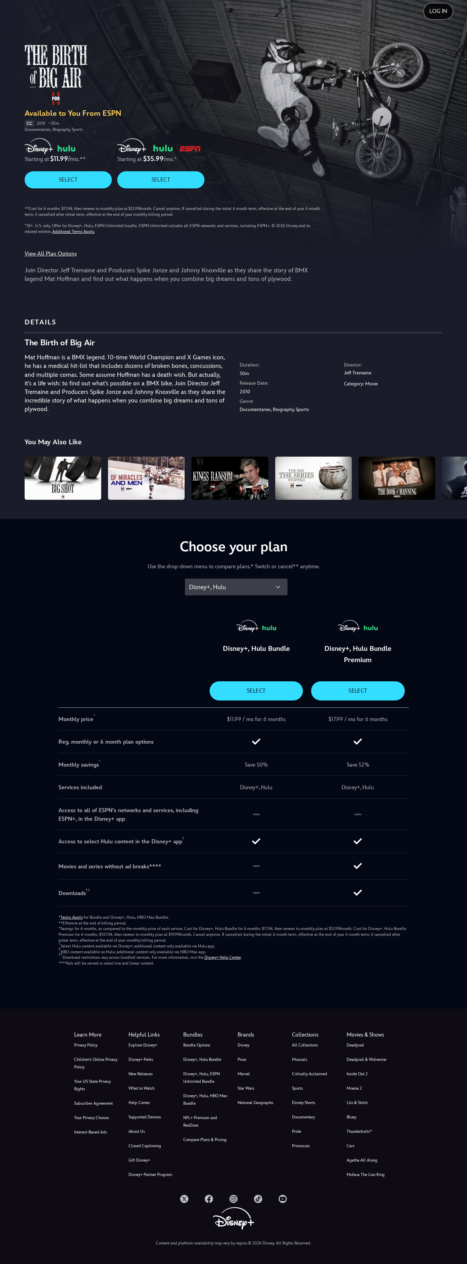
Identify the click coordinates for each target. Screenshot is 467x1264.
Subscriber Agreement (93, 1103)
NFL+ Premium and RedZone (200, 1121)
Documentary (303, 1117)
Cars (351, 1145)
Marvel (244, 1073)
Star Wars (246, 1088)
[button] (152, 1034)
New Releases (141, 1073)
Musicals (299, 1059)
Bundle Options (196, 1045)
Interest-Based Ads (90, 1132)
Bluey (351, 1117)
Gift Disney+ (139, 1160)
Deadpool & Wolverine (366, 1059)
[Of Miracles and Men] (146, 478)
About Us (137, 1131)
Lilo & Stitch (357, 1102)
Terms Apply (72, 917)
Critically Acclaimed (309, 1073)
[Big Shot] (63, 478)
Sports (297, 1088)
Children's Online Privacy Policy (95, 1063)
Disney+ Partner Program (150, 1174)
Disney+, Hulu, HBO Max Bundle (205, 1099)
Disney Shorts (303, 1102)
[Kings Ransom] (229, 478)
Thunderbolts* (359, 1131)
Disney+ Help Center (222, 957)
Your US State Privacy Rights (92, 1085)
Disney (243, 1045)
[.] (184, 1199)
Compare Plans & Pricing (205, 1139)
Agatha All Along (362, 1160)
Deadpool (355, 1045)
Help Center (139, 1102)
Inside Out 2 (357, 1073)
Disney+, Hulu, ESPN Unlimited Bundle (201, 1077)
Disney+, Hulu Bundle (202, 1059)
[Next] (454, 477)
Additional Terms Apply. (73, 231)
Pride (296, 1131)
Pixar (242, 1059)
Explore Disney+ (143, 1045)
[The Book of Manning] (397, 478)
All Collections (305, 1045)
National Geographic (255, 1102)
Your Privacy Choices (91, 1117)
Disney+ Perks (141, 1059)
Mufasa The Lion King (366, 1174)
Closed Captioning (145, 1145)
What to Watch (142, 1088)
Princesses (301, 1145)
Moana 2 (354, 1088)
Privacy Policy (85, 1045)
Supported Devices (145, 1117)
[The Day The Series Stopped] (313, 478)
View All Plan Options (51, 253)
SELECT (68, 179)
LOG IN (438, 11)
